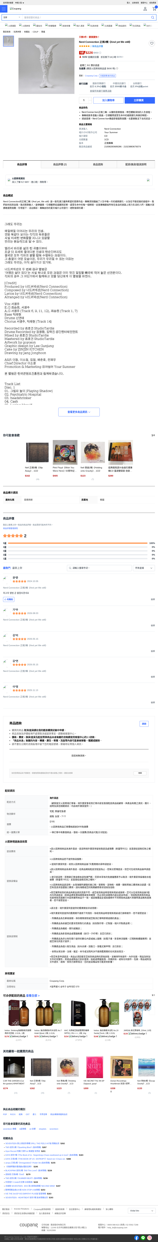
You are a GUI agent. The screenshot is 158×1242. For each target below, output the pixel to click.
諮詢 (144, 724)
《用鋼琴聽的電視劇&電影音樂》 (19, 1167)
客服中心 (144, 3)
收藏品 (27, 32)
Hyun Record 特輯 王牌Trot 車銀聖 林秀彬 (22, 1151)
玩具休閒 (17, 32)
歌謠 (43, 32)
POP (5, 1114)
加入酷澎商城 (44, 1213)
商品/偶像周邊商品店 (58, 1114)
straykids (42, 1129)
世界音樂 (43, 1114)
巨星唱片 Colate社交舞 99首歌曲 (19, 1182)
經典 (21, 1114)
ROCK (13, 1114)
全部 (5, 17)
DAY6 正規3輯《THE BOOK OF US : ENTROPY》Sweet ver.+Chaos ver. (35, 1159)
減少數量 (90, 98)
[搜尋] (152, 17)
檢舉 (140, 773)
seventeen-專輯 (9, 1129)
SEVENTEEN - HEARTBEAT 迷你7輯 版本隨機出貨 (26, 1198)
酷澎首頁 (6, 32)
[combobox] (144, 568)
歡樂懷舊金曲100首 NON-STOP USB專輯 (22, 1190)
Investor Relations (21, 1209)
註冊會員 (135, 3)
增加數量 (90, 101)
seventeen (54, 1129)
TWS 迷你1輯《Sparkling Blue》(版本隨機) (23, 1147)
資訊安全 (6, 1213)
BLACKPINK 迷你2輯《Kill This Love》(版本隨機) (26, 1170)
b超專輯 (22, 1129)
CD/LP (35, 32)
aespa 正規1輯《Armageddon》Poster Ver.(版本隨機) (27, 1163)
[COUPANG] (29, 1226)
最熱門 (6, 567)
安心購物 (109, 1209)
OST (27, 1114)
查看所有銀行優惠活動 (101, 91)
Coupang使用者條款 (42, 1209)
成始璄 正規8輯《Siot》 (15, 1174)
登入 (128, 3)
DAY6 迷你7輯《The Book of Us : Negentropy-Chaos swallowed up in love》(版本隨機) (41, 1155)
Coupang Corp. (100, 76)
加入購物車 (108, 100)
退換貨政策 (59, 1209)
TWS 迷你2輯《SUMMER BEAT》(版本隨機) (23, 1178)
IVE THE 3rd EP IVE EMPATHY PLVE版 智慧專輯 (25, 1194)
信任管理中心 (74, 1209)
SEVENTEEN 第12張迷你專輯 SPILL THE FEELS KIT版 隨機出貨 (32, 1143)
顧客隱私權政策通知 (93, 1209)
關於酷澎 (6, 1209)
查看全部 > (33, 995)
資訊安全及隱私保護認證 (24, 1213)
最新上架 (17, 567)
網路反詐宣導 (60, 1213)
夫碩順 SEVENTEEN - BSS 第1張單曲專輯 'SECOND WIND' (30, 1186)
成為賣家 (152, 3)
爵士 (34, 1114)
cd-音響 (32, 1129)
